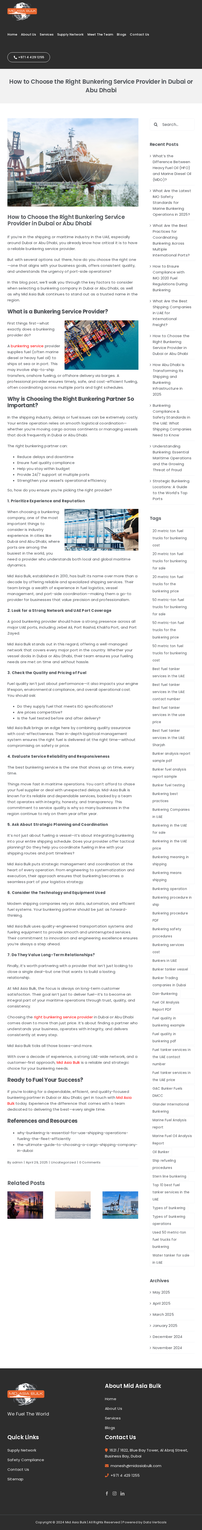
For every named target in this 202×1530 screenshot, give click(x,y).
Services (113, 1418)
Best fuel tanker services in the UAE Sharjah (168, 737)
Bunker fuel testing (168, 785)
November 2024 (167, 1347)
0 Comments (90, 1162)
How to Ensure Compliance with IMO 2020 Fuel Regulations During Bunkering (170, 278)
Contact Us (18, 1469)
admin (17, 1162)
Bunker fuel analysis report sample (169, 773)
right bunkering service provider (63, 1017)
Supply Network (21, 1450)
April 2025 (161, 1303)
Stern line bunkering (169, 1176)
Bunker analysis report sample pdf (171, 757)
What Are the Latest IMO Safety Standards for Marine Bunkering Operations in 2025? (172, 202)
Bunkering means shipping (167, 876)
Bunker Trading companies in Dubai (169, 982)
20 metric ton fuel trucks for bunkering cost (169, 538)
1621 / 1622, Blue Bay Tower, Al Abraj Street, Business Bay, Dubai (146, 1453)
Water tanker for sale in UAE (171, 1259)
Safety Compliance (25, 1459)
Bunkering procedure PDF (170, 917)
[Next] (134, 1204)
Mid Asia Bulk (68, 1062)
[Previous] (11, 1204)
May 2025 (161, 1292)
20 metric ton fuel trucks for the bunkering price (168, 584)
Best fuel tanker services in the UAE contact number (168, 691)
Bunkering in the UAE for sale (169, 829)
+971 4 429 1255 (125, 1475)
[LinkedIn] (122, 1493)
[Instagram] (115, 1493)
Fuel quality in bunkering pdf (164, 1038)
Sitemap (15, 1479)
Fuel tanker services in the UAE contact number (171, 1056)
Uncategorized (63, 1162)
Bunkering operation (169, 889)
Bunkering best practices (165, 797)
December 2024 (168, 1336)
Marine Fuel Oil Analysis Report (172, 1139)
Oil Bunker (160, 1152)
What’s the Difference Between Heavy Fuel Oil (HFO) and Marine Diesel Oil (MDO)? (172, 167)
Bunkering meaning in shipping (170, 861)
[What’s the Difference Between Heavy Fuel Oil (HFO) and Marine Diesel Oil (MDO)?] (25, 1204)
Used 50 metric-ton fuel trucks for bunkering (169, 1239)
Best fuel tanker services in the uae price (168, 714)
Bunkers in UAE (164, 960)
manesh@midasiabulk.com (136, 1465)
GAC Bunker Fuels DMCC (167, 1092)
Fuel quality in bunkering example (168, 1022)
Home (110, 1398)
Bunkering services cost (168, 948)
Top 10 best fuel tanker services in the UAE (171, 1192)
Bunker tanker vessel (170, 969)
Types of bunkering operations (168, 1220)
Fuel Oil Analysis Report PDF (166, 1006)
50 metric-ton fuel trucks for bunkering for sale (169, 607)
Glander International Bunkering (170, 1108)
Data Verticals (155, 1522)
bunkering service (27, 346)
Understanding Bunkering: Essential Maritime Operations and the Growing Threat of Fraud (172, 458)
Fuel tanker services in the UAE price (171, 1076)
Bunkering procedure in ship (172, 901)
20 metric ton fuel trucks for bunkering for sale (169, 561)
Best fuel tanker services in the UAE (168, 672)
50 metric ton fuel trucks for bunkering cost (169, 653)
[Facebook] (107, 1493)
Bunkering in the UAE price (169, 845)
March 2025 (163, 1314)
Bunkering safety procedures (167, 933)
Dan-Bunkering (165, 993)
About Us (113, 1408)
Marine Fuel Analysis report (169, 1124)
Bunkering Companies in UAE (171, 813)
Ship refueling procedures (164, 1164)
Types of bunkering (168, 1208)
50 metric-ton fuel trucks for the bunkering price (168, 629)
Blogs (110, 1427)
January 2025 (165, 1325)
